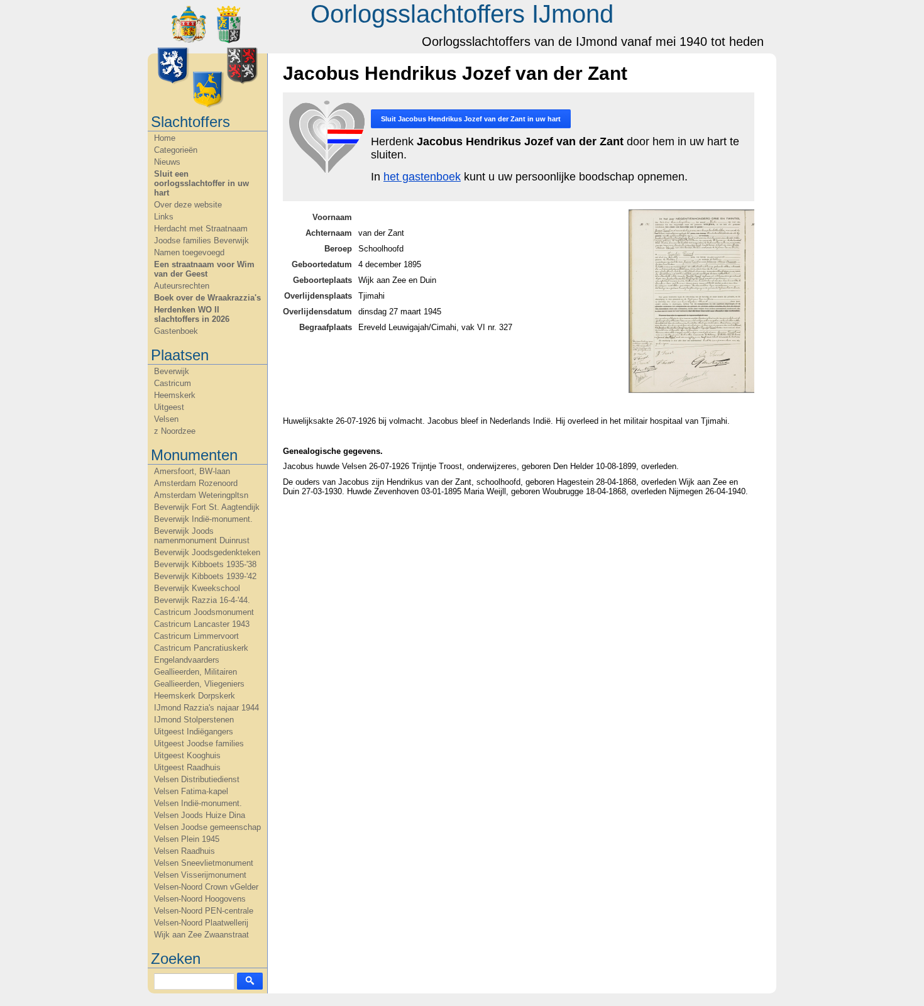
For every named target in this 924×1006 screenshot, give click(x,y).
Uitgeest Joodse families (199, 743)
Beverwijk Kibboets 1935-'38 (205, 564)
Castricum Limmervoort (196, 636)
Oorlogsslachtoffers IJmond (462, 14)
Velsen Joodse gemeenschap (207, 827)
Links (163, 216)
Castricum (172, 383)
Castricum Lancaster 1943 (202, 624)
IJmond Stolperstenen (194, 719)
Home (164, 138)
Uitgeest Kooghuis (187, 755)
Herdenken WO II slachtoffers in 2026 (191, 314)
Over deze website (188, 204)
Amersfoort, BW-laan (192, 471)
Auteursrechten (181, 285)
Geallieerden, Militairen (195, 672)
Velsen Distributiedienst (196, 779)
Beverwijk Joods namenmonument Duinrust (202, 535)
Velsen (166, 419)
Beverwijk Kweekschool (197, 588)
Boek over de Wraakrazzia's (207, 297)
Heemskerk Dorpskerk (194, 695)
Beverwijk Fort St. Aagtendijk (207, 507)
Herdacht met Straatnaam (201, 228)
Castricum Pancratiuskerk (201, 648)
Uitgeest (169, 407)
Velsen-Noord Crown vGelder (206, 887)
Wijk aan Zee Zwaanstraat (201, 934)
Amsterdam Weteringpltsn (201, 495)
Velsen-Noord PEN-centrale (203, 910)
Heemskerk (174, 395)
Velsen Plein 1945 (186, 839)
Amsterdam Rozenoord (196, 483)
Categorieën (175, 150)
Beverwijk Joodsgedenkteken (207, 552)
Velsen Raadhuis (184, 851)
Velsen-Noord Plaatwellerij (201, 922)
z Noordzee (174, 431)
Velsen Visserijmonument (200, 875)
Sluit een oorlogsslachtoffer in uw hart (201, 183)
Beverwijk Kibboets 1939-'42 (205, 576)
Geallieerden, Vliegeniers (199, 683)
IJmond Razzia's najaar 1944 (206, 707)
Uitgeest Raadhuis (187, 767)
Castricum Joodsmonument (204, 612)
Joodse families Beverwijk (201, 240)
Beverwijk (171, 371)
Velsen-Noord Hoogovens (200, 899)
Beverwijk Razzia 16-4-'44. (202, 600)
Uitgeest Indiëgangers (193, 731)
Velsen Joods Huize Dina (199, 815)
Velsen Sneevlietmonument (203, 863)
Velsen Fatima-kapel (191, 791)
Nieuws (167, 162)
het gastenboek (422, 176)
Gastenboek (176, 331)
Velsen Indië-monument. (198, 803)
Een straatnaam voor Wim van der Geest (204, 269)
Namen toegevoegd (189, 252)
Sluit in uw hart (471, 119)
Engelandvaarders (186, 660)
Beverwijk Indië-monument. (203, 519)
